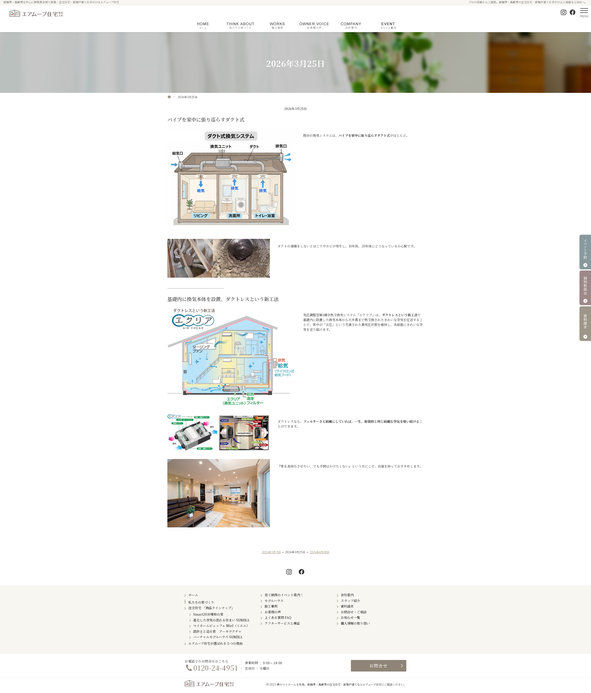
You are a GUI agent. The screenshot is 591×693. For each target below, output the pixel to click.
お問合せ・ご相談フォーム (378, 666)
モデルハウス (274, 600)
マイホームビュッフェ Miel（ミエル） (221, 625)
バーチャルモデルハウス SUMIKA (217, 637)
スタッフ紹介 (350, 600)
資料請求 (347, 606)
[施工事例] (277, 25)
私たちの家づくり (201, 602)
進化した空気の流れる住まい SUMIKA (221, 620)
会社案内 (347, 595)
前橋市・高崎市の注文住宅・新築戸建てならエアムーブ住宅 (344, 684)
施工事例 (271, 606)
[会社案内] (350, 25)
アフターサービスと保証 (282, 623)
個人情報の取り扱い (355, 623)
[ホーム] (169, 97)
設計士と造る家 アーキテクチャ (217, 631)
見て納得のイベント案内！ (284, 595)
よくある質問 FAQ (278, 617)
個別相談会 (585, 288)
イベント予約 (585, 252)
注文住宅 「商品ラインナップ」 (211, 607)
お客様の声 (273, 612)
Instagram (564, 12)
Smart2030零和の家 (208, 614)
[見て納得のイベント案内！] (387, 25)
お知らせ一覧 (350, 617)
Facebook (573, 12)
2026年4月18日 (319, 552)
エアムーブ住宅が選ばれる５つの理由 (215, 643)
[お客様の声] (314, 25)
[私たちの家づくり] (240, 25)
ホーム (193, 595)
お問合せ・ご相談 (354, 612)
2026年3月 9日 (271, 552)
